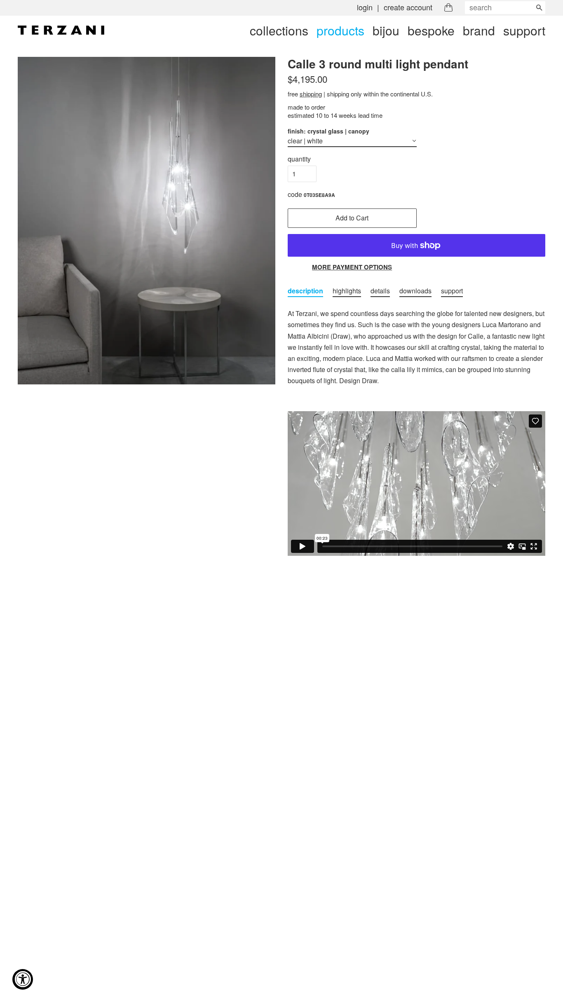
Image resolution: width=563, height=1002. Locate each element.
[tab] (305, 291)
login (365, 7)
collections (279, 30)
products (340, 30)
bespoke (431, 30)
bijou (386, 30)
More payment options (352, 267)
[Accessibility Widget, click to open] (22, 979)
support (524, 30)
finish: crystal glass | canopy (328, 131)
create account (408, 7)
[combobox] (505, 7)
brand (479, 30)
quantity (299, 159)
